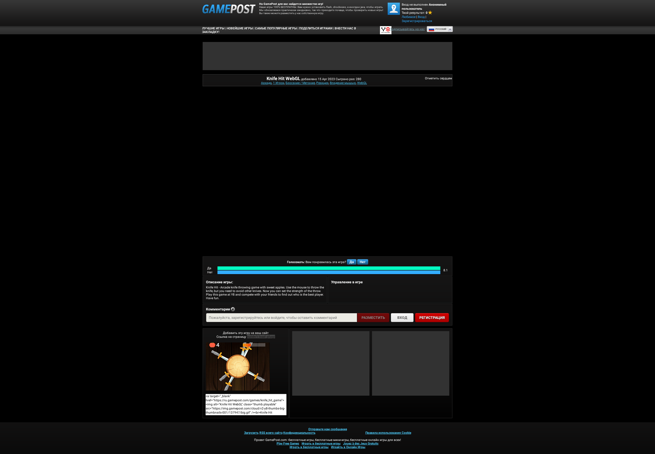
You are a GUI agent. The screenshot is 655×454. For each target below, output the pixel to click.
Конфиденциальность (299, 433)
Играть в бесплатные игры (321, 443)
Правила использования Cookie (388, 433)
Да (352, 262)
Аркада (266, 83)
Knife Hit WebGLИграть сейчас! (245, 366)
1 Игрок (278, 83)
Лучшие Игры (213, 28)
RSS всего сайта (270, 433)
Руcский (440, 29)
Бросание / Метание (300, 83)
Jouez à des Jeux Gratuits (360, 443)
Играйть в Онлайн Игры (348, 447)
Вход (421, 17)
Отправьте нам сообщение (327, 429)
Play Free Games (288, 443)
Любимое (409, 17)
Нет (363, 262)
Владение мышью (343, 83)
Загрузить (251, 433)
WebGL (362, 83)
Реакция (322, 83)
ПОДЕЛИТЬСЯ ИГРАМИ (315, 28)
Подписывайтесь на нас (407, 29)
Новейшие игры (240, 28)
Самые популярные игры (276, 28)
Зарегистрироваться (417, 21)
